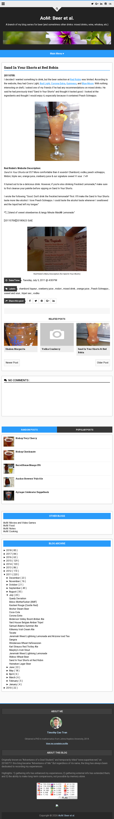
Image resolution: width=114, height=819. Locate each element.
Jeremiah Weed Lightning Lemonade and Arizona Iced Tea (39, 636)
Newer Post (12, 362)
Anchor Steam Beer (19, 608)
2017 (9, 553)
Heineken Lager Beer (20, 663)
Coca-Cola (14, 612)
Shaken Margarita (15, 349)
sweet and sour (12, 293)
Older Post (102, 362)
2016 (9, 557)
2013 (9, 567)
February (14, 680)
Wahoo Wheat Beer (19, 656)
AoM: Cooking (10, 531)
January (13, 684)
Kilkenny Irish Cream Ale (21, 629)
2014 (9, 564)
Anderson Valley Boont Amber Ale (26, 619)
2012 (9, 571)
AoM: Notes (9, 528)
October (13, 584)
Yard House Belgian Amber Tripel (26, 622)
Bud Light (45, 83)
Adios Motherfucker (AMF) (23, 601)
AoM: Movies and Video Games (19, 522)
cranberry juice (46, 288)
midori (58, 288)
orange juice (83, 288)
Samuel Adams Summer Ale (23, 625)
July (11, 595)
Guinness (71, 83)
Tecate (12, 632)
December (14, 577)
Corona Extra (58, 83)
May (11, 670)
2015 (9, 560)
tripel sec (27, 293)
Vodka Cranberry (51, 349)
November (14, 581)
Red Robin (75, 79)
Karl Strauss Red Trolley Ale (23, 646)
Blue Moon (88, 83)
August (13, 591)
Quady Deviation (17, 598)
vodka (36, 293)
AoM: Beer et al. (57, 18)
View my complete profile (57, 744)
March (12, 677)
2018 (9, 550)
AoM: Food (9, 525)
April (11, 674)
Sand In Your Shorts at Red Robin (31, 67)
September (15, 588)
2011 (9, 574)
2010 (9, 687)
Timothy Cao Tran (57, 732)
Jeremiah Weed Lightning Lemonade (28, 653)
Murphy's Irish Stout (19, 650)
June (12, 667)
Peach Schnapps (100, 288)
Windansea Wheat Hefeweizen (25, 643)
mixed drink (69, 288)
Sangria (13, 639)
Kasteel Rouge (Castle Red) (23, 605)
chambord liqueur (28, 288)
